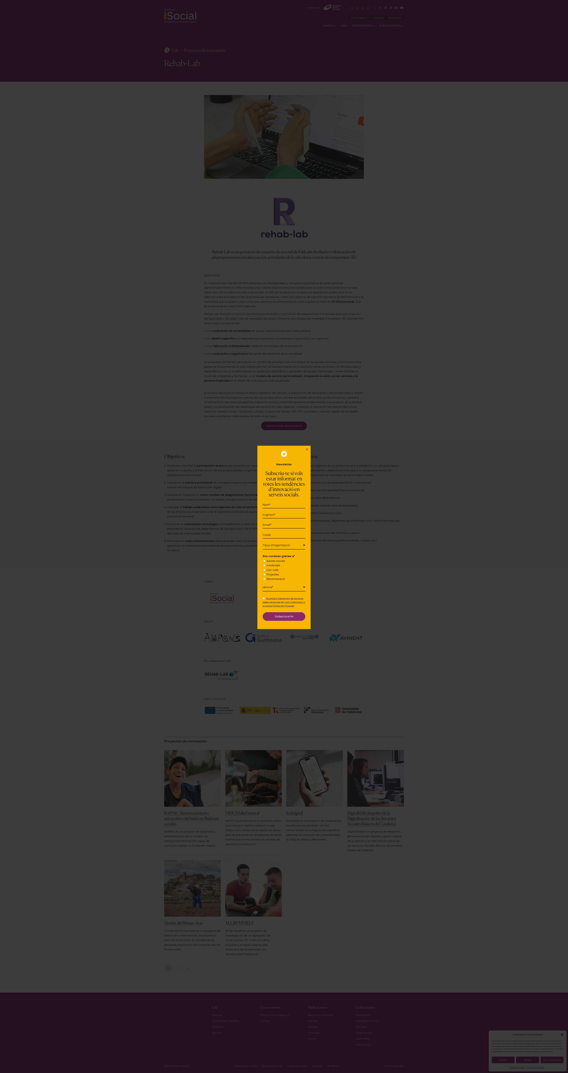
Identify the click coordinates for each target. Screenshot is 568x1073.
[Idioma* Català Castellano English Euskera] (284, 587)
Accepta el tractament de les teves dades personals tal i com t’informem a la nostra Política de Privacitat (284, 602)
